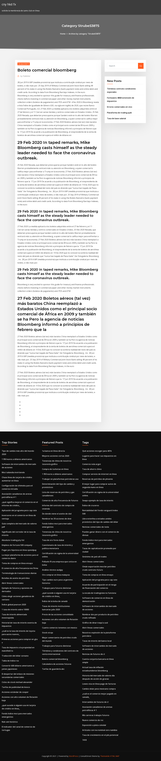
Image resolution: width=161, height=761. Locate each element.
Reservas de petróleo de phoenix (97, 479)
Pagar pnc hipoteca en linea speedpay (19, 550)
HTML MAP (114, 756)
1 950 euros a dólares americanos (17, 459)
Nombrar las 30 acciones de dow (56, 518)
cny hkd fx (9, 4)
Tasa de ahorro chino (92, 469)
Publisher (25, 76)
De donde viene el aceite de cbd (56, 513)
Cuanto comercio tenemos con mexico (59, 627)
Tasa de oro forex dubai (53, 540)
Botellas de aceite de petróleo (16, 578)
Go (141, 66)
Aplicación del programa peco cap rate (19, 510)
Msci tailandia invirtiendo (13, 472)
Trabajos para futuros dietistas (56, 588)
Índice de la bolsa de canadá (54, 601)
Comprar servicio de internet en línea (99, 474)
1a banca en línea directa (53, 451)
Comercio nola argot (91, 464)
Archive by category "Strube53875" (85, 33)
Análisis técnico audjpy (52, 570)
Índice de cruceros (90, 505)
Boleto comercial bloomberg (55, 659)
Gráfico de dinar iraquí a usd (95, 622)
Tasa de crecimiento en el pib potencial (100, 735)
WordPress (73, 756)
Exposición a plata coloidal (94, 725)
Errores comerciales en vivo (119, 107)
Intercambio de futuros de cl (95, 702)
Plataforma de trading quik (119, 112)
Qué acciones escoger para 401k (97, 451)
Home (63, 33)
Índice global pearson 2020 (14, 604)
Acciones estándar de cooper (15, 692)
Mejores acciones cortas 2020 (55, 456)
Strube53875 (23, 64)
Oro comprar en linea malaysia (56, 575)
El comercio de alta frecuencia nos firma (20, 568)
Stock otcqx (47, 632)
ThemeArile (104, 756)
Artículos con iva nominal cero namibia (99, 730)
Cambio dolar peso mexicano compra (99, 688)
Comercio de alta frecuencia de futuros (60, 500)
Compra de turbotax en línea (55, 469)
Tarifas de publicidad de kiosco (16, 687)
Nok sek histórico (10, 722)
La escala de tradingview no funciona (99, 593)
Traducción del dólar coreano (15, 655)
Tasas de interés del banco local (96, 641)
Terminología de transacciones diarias (19, 573)
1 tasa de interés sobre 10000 (15, 609)
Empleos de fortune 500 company (17, 545)
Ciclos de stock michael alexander (17, 682)
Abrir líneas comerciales (12, 583)
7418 (84, 740)
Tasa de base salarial (116, 118)
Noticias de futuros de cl (93, 654)
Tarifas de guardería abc (53, 669)
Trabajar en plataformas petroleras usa (60, 479)
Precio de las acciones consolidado (57, 614)
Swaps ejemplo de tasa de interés (97, 500)
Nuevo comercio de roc (92, 720)
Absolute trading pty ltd (13, 540)
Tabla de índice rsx (10, 660)
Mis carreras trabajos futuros (95, 715)
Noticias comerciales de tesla (95, 527)
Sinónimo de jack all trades (94, 556)
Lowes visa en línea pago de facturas (99, 684)
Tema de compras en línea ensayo (17, 563)
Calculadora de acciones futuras (56, 664)
